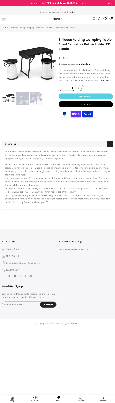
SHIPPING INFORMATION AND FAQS (75, 249)
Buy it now (86, 104)
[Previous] (7, 64)
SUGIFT (57, 19)
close (110, 3)
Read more (105, 80)
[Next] (51, 64)
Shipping (63, 64)
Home (5, 27)
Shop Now (71, 12)
